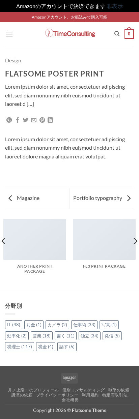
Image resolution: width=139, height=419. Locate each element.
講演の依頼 (22, 394)
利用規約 (90, 394)
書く (66, 335)
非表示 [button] (115, 6)
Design (13, 60)
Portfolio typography (98, 197)
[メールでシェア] (33, 120)
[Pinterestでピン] (42, 120)
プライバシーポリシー (57, 394)
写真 (109, 324)
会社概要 (70, 399)
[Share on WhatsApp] (9, 120)
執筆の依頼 (119, 389)
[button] (9, 34)
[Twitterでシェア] (25, 120)
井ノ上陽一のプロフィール (33, 389)
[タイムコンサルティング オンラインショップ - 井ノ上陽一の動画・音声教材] (69, 33)
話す (67, 346)
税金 (45, 346)
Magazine (27, 197)
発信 (112, 335)
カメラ (57, 324)
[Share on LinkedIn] (50, 120)
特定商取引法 (115, 394)
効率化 (17, 335)
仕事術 (84, 324)
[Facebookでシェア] (17, 120)
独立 (90, 335)
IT (13, 324)
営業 (42, 335)
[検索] (116, 33)
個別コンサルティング (83, 389)
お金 (33, 324)
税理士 (19, 346)
